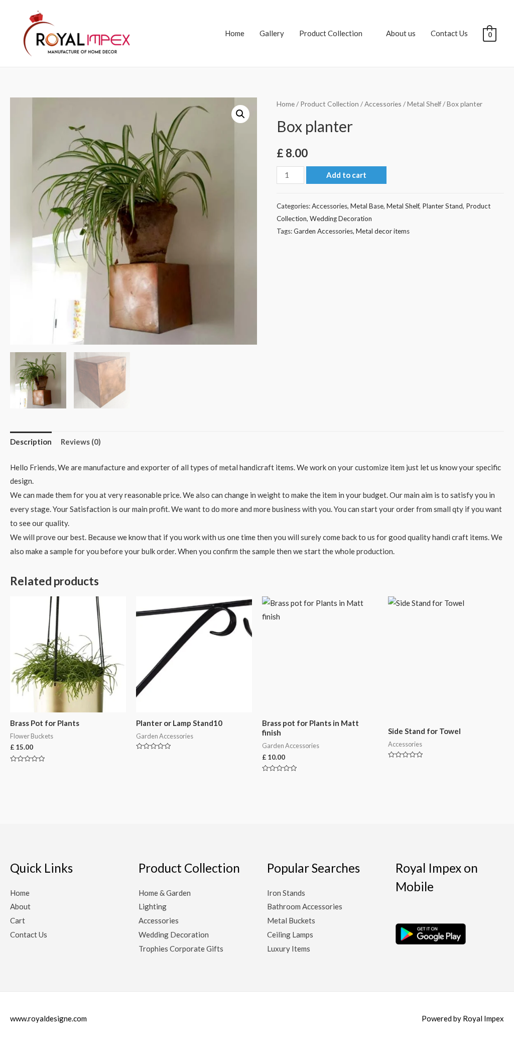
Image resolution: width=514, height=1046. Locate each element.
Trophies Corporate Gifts (181, 948)
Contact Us (449, 33)
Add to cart (346, 174)
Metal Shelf (424, 103)
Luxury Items (288, 948)
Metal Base (366, 206)
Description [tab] (31, 441)
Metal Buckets (291, 920)
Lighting (153, 906)
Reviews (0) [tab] (81, 441)
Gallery (272, 33)
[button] (240, 114)
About (20, 906)
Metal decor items (383, 231)
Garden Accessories (323, 231)
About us (401, 33)
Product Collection (330, 33)
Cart (17, 920)
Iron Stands (286, 892)
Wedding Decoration (341, 219)
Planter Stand (442, 206)
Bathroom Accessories (304, 906)
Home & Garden (165, 892)
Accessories (383, 103)
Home (234, 33)
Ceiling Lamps (290, 934)
